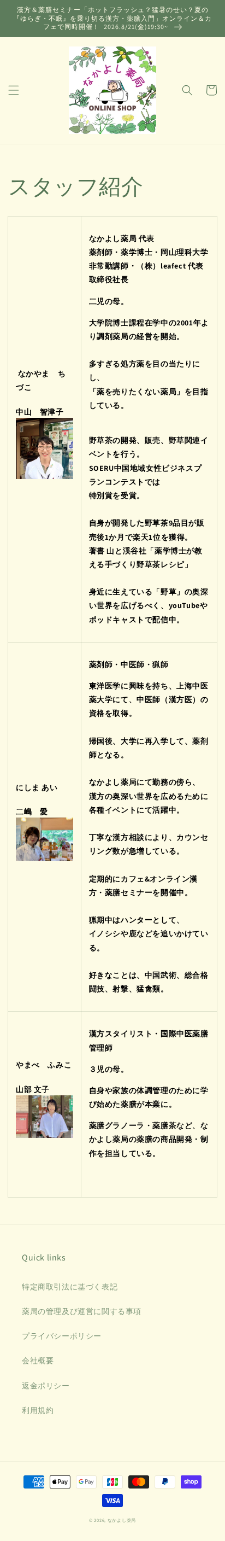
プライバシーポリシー (62, 1336)
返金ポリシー (46, 1386)
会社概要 (38, 1360)
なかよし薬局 (122, 1520)
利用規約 (38, 1410)
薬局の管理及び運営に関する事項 (81, 1311)
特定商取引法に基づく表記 (69, 1287)
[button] (14, 90)
